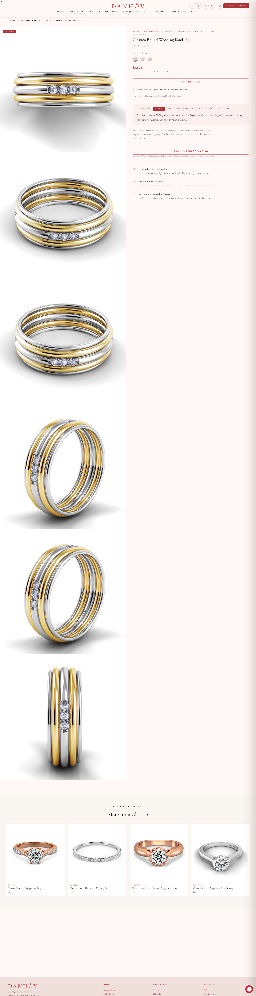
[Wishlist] (212, 6)
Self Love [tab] (190, 109)
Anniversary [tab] (174, 109)
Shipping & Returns (211, 994)
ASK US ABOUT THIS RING (192, 151)
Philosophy (157, 994)
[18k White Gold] (149, 58)
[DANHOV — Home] (127, 5)
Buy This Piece (191, 82)
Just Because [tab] (223, 109)
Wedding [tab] (159, 109)
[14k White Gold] (142, 58)
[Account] (206, 6)
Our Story (156, 990)
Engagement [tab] (144, 109)
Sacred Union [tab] (205, 109)
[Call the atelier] (199, 6)
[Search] (192, 6)
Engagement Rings (109, 990)
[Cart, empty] (219, 6)
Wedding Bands (30, 20)
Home (12, 20)
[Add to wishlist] (187, 39)
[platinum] (135, 58)
